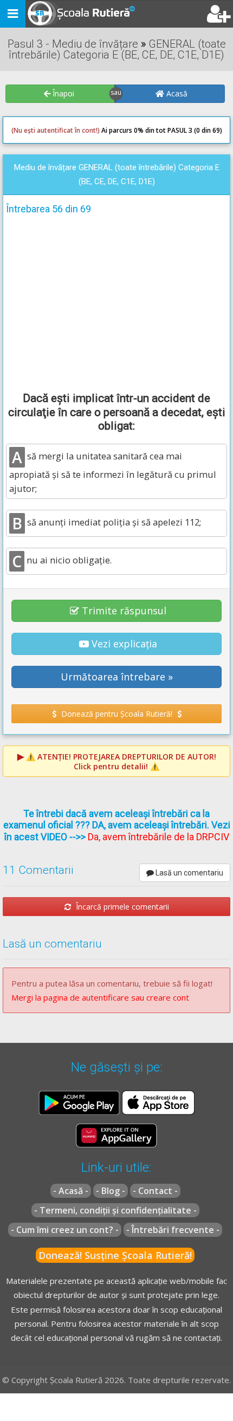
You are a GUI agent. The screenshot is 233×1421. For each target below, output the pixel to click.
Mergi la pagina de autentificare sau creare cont (100, 997)
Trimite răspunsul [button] (124, 610)
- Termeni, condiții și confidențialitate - (115, 1210)
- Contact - (155, 1191)
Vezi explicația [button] (124, 643)
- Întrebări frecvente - (172, 1230)
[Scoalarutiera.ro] (72, 14)
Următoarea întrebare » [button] (117, 676)
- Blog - (110, 1191)
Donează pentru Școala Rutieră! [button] (116, 714)
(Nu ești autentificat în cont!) (55, 130)
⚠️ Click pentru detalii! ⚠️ (121, 761)
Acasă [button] (175, 93)
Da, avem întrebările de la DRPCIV (158, 836)
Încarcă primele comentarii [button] (121, 906)
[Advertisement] (116, 301)
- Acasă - (70, 1191)
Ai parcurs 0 (74, 130)
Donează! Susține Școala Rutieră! (115, 1255)
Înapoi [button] (62, 93)
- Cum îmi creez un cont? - (65, 1230)
